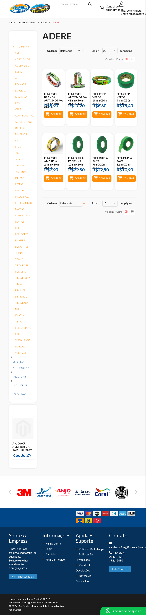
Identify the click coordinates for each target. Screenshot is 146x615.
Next (136, 492)
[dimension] (122, 492)
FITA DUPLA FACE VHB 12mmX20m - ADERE (76, 162)
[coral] (102, 492)
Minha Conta (53, 543)
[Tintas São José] (30, 8)
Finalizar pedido (55, 559)
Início (12, 22)
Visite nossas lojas (23, 576)
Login (49, 548)
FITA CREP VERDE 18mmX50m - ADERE (100, 98)
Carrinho (51, 554)
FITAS (44, 22)
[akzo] (44, 492)
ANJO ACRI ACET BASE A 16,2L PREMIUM (22, 446)
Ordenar (52, 50)
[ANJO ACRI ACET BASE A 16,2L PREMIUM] (22, 428)
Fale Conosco (120, 569)
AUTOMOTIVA (27, 22)
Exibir (95, 50)
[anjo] (63, 492)
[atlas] (83, 492)
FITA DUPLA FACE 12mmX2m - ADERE (124, 162)
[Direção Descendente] (84, 51)
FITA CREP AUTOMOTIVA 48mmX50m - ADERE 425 (77, 98)
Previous (10, 492)
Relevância (66, 50)
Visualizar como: (114, 59)
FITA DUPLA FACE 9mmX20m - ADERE (100, 162)
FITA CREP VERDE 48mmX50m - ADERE (125, 98)
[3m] (24, 492)
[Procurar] (90, 4)
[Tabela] (126, 59)
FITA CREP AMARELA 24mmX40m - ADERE (52, 162)
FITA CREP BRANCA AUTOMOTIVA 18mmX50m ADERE (53, 100)
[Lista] (132, 59)
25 (104, 50)
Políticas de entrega (91, 549)
